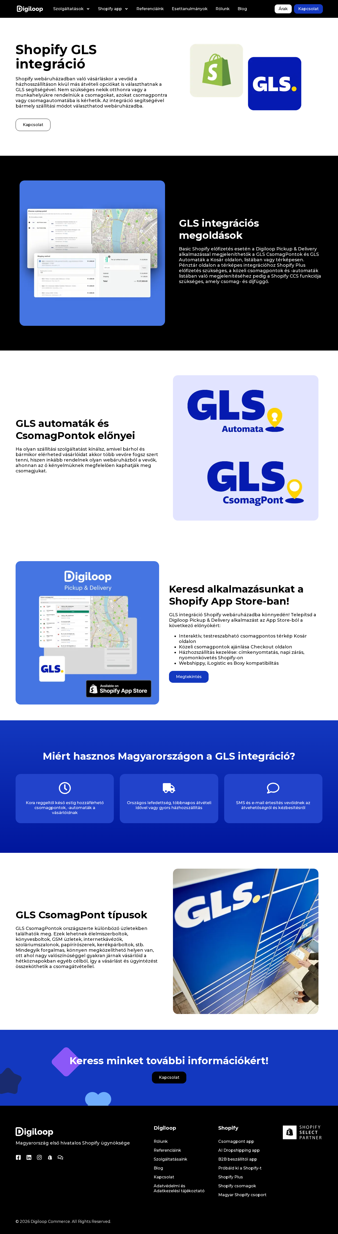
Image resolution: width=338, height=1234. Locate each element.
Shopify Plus (230, 1177)
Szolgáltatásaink (170, 1159)
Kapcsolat (164, 1177)
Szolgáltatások (68, 8)
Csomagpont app (236, 1141)
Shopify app (110, 8)
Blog (242, 8)
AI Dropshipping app (239, 1150)
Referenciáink (150, 8)
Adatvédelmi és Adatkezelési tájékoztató (179, 1188)
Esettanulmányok (190, 8)
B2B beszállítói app (237, 1159)
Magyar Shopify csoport (242, 1194)
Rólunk (223, 8)
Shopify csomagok (237, 1186)
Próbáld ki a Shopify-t (240, 1168)
